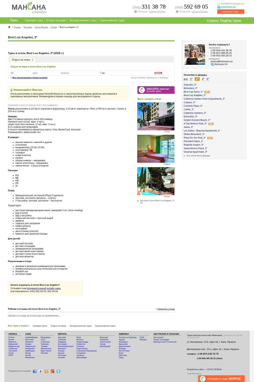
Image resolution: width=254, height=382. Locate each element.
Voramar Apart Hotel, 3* (195, 152)
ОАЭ (43, 339)
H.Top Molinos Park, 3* (195, 123)
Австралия (158, 337)
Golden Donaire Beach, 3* (197, 120)
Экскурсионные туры (82, 20)
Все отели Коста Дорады (198, 156)
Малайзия (30, 357)
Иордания (30, 348)
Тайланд (45, 344)
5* (208, 79)
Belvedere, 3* (190, 88)
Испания (28, 27)
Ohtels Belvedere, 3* (194, 134)
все (186, 79)
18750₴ (158, 73)
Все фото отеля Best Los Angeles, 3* (157, 200)
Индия (28, 344)
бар (17, 213)
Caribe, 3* (189, 109)
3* (197, 79)
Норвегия (80, 344)
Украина (80, 355)
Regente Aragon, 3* (194, 145)
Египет (11, 337)
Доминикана (124, 346)
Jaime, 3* (188, 127)
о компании (39, 11)
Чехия (102, 344)
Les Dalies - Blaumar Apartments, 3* (202, 130)
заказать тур (229, 11)
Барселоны (59, 108)
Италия (61, 357)
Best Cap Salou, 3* (193, 91)
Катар (28, 353)
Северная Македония (86, 351)
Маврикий (13, 344)
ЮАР (10, 355)
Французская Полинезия (164, 342)
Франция (104, 337)
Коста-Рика (124, 351)
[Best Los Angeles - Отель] (156, 129)
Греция (61, 351)
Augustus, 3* (190, 84)
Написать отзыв (166, 309)
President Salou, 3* (193, 141)
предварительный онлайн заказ (44, 288)
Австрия (62, 337)
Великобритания (65, 346)
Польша (80, 346)
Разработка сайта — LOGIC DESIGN (204, 369)
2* (191, 79)
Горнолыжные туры (112, 20)
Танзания (12, 351)
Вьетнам (29, 339)
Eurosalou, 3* (190, 116)
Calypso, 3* (189, 102)
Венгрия (62, 348)
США (141, 337)
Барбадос (123, 342)
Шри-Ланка (46, 351)
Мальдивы (46, 337)
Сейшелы (12, 348)
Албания (62, 339)
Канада (122, 348)
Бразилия (123, 344)
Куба (121, 353)
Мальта (79, 339)
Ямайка (143, 339)
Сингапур (45, 342)
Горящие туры (34, 20)
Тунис (11, 353)
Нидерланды (82, 342)
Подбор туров (230, 20)
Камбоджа (30, 351)
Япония (44, 353)
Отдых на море (56, 20)
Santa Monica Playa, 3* (195, 148)
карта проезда (200, 11)
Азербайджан (31, 337)
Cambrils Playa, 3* (193, 106)
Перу (121, 357)
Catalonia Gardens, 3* (195, 113)
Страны (213, 20)
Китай (28, 355)
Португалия (81, 348)
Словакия (81, 353)
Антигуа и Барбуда (127, 337)
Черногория (105, 342)
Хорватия (104, 339)
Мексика (123, 355)
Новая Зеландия (161, 339)
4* (203, 79)
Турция (44, 346)
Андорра (62, 342)
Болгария (62, 344)
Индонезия (30, 346)
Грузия (61, 353)
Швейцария (105, 346)
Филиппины (46, 348)
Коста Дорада (41, 27)
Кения (11, 339)
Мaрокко (12, 342)
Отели (54, 27)
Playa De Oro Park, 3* (195, 137)
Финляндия (81, 357)
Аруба (122, 339)
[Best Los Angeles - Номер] (156, 161)
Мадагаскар (14, 346)
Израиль (29, 342)
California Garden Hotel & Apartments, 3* (204, 99)
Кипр (78, 337)
